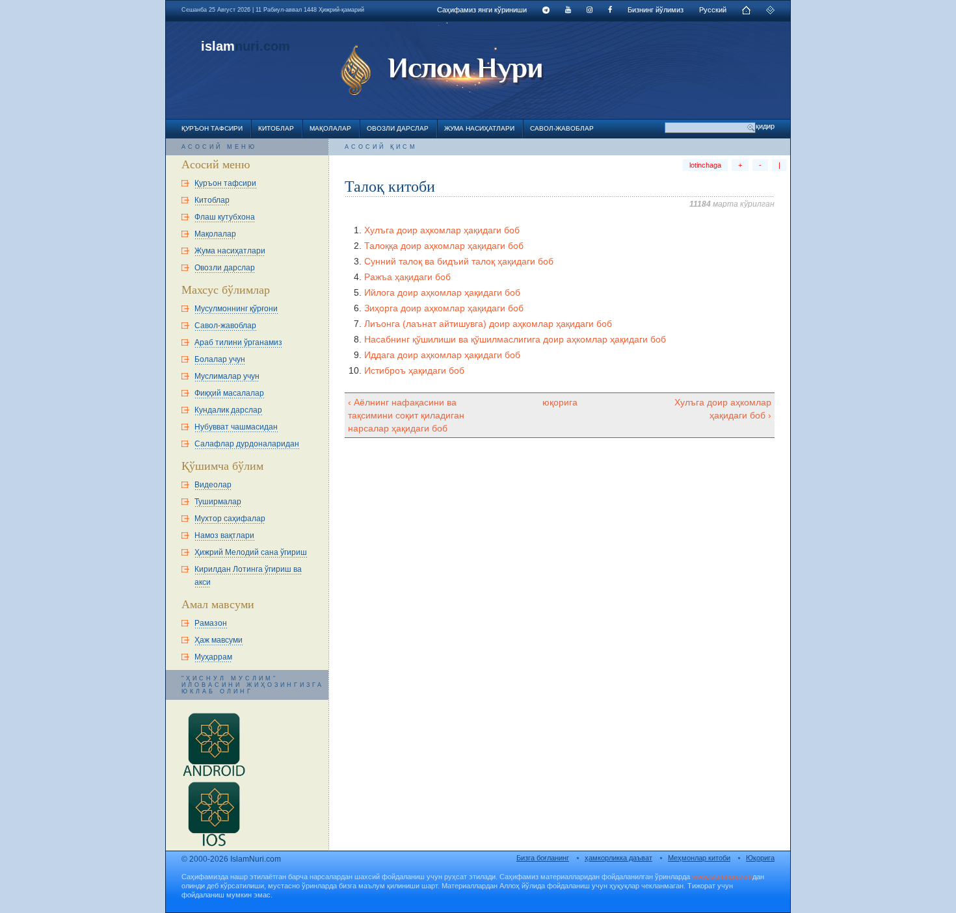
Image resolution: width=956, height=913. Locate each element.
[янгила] (770, 12)
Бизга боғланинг (542, 858)
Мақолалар (330, 128)
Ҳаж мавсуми (218, 640)
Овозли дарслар (398, 128)
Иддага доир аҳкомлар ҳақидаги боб (442, 355)
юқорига (560, 402)
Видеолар (213, 484)
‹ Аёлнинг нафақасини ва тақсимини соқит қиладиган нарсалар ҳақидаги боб (406, 415)
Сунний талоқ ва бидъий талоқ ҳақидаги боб (458, 261)
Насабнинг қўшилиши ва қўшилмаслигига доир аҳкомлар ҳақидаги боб (515, 339)
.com (274, 46)
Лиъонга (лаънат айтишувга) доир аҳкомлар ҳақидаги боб (488, 323)
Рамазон (210, 623)
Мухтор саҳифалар (229, 518)
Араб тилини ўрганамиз (238, 342)
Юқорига (760, 858)
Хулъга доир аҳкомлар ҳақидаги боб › (722, 408)
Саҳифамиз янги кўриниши (482, 10)
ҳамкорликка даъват (618, 858)
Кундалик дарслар (228, 410)
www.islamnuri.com (722, 877)
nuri (247, 46)
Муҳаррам (213, 657)
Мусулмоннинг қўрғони (236, 308)
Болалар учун (219, 359)
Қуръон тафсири (212, 128)
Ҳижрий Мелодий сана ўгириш (250, 552)
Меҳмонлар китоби (699, 858)
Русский (712, 10)
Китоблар (276, 128)
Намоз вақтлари (224, 535)
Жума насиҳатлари (479, 128)
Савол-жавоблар (562, 128)
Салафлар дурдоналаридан (246, 443)
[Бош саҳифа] (746, 12)
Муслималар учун (226, 376)
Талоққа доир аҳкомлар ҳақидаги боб (444, 245)
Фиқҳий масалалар (229, 393)
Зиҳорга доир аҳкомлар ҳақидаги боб (444, 308)
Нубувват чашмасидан (236, 426)
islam (218, 46)
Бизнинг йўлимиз (656, 10)
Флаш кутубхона (224, 217)
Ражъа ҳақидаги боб (407, 277)
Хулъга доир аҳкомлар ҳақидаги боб (442, 230)
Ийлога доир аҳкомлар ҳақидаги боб (442, 292)
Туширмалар (217, 501)
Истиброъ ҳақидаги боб (414, 370)
